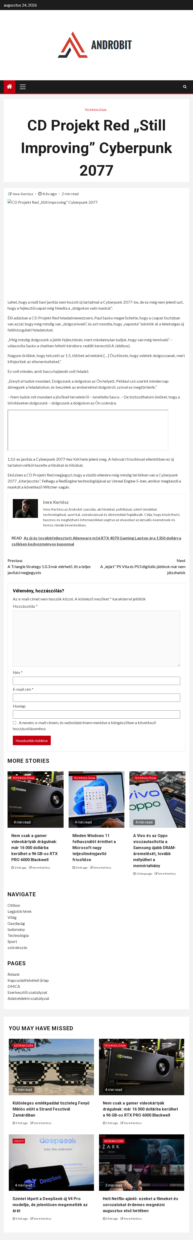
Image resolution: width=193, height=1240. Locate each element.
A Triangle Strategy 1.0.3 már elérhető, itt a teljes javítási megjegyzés (49, 566)
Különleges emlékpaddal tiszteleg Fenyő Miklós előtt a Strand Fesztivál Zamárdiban (51, 1109)
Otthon (14, 905)
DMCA (14, 986)
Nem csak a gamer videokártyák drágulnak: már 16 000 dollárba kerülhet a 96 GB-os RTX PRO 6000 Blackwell (34, 847)
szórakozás (17, 947)
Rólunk (14, 974)
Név (18, 672)
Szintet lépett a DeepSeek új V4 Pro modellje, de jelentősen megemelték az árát (50, 1204)
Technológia (95, 110)
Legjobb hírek (20, 911)
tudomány (16, 929)
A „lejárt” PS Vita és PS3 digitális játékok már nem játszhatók (142, 566)
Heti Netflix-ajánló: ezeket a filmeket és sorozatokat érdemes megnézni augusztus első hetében (140, 1204)
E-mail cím (23, 689)
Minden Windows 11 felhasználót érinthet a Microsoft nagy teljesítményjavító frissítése (94, 847)
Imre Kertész (23, 194)
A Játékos (119, 345)
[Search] (185, 86)
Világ (12, 917)
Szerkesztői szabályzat (27, 992)
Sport (12, 941)
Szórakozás (23, 1045)
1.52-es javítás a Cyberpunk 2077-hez (40, 459)
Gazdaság (16, 923)
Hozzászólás (25, 606)
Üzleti (19, 1141)
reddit (88, 345)
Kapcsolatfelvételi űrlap (28, 980)
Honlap (19, 706)
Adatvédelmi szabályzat (28, 998)
